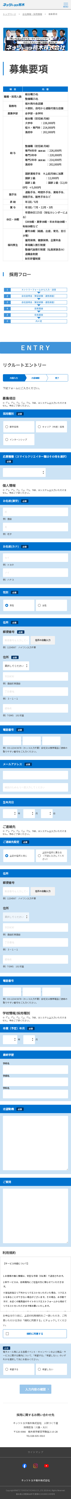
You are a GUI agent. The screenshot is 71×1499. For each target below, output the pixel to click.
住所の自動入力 (42, 639)
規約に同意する (35, 1333)
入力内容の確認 (35, 1389)
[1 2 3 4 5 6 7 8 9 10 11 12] (29, 813)
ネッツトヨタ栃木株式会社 (35, 1480)
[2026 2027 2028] (10, 1039)
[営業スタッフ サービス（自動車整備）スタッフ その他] (24, 472)
